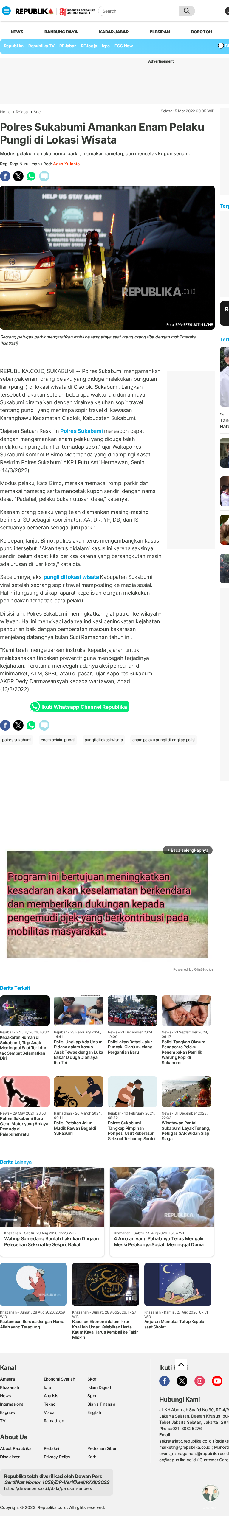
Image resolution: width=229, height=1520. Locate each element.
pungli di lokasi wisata (71, 577)
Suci (37, 111)
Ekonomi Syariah (59, 1378)
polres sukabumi (16, 739)
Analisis (51, 1395)
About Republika (16, 1448)
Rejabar (22, 111)
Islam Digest (99, 1387)
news (17, 31)
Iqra (47, 1387)
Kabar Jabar (114, 31)
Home (5, 111)
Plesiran (160, 31)
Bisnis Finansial (101, 1403)
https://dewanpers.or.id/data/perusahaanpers (48, 1488)
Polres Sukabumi (81, 431)
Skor (91, 1378)
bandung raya (61, 31)
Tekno (49, 1403)
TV (3, 1420)
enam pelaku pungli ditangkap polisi (163, 739)
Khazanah (9, 1387)
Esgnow (8, 1412)
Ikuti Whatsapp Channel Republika (84, 707)
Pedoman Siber (101, 1448)
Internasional (12, 1403)
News (5, 1395)
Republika (14, 45)
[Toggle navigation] (6, 10)
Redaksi (51, 1448)
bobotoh (201, 31)
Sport (92, 1395)
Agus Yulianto (66, 163)
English (94, 1412)
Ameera (7, 1378)
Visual (49, 1412)
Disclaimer (10, 1456)
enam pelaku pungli (58, 739)
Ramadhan (54, 1420)
